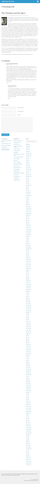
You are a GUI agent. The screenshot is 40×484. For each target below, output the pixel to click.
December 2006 (28, 461)
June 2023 (27, 179)
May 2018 (27, 254)
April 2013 (27, 362)
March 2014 (28, 342)
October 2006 (28, 464)
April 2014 (27, 340)
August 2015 (28, 312)
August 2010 (28, 413)
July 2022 (27, 186)
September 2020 (28, 213)
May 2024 (27, 172)
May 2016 (27, 296)
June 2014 (27, 337)
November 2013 (28, 349)
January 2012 (28, 383)
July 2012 (27, 376)
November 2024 (28, 169)
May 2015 (27, 317)
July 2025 (27, 158)
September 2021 (28, 195)
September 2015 (28, 310)
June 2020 (27, 218)
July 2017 (27, 271)
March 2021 (28, 204)
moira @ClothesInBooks (12, 63)
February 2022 (28, 192)
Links (16, 475)
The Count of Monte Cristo (6, 143)
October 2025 (28, 156)
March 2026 (28, 151)
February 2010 (28, 424)
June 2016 (27, 294)
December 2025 (28, 153)
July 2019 (27, 238)
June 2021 (27, 199)
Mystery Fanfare (16, 165)
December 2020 (28, 208)
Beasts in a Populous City (18, 140)
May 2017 (27, 275)
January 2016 (28, 303)
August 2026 (28, 146)
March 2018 (28, 257)
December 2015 (28, 305)
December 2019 (28, 229)
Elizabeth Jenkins (12, 15)
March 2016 (28, 300)
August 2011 (28, 392)
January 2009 (28, 447)
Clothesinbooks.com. (27, 17)
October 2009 (28, 431)
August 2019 (28, 236)
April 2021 (27, 202)
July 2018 (27, 250)
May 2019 (27, 241)
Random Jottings (16, 171)
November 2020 (28, 209)
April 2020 (27, 222)
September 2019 (28, 234)
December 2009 (28, 427)
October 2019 (28, 232)
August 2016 (28, 291)
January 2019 (28, 245)
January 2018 (28, 261)
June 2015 (27, 316)
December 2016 (28, 284)
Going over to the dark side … (6, 145)
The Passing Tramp (17, 176)
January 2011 (28, 404)
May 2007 (27, 452)
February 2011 (28, 402)
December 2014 (28, 326)
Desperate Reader (17, 150)
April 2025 (27, 163)
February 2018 (28, 259)
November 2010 (28, 408)
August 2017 (28, 270)
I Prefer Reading (16, 158)
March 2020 (28, 224)
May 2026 (27, 147)
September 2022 (28, 185)
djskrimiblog (16, 152)
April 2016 (27, 298)
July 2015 (27, 314)
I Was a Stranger (4, 147)
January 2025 (28, 167)
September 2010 (28, 411)
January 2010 (28, 425)
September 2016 (28, 289)
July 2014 (27, 335)
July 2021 (27, 197)
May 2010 (27, 418)
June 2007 (27, 450)
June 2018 (27, 252)
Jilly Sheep (15, 160)
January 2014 (28, 346)
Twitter (12, 475)
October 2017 (28, 266)
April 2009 (27, 441)
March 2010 (28, 422)
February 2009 (28, 445)
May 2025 (27, 162)
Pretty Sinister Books (17, 167)
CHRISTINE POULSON (7, 1)
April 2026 (27, 149)
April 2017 (27, 277)
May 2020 (27, 220)
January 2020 (28, 227)
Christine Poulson (12, 86)
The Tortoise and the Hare (19, 15)
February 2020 (28, 225)
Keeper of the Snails (17, 162)
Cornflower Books (17, 148)
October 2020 (28, 211)
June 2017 (27, 273)
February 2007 (28, 457)
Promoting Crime (17, 169)
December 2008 (28, 448)
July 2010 (27, 415)
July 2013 (27, 356)
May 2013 (27, 360)
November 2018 (28, 247)
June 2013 (27, 358)
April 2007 (27, 454)
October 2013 (28, 351)
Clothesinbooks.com (29, 54)
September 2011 (28, 390)
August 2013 (28, 355)
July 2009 (27, 436)
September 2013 (28, 353)
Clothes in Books (16, 144)
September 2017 (28, 268)
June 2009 (27, 438)
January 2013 (28, 367)
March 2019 (28, 243)
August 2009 (28, 434)
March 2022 (28, 190)
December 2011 (28, 385)
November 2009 (28, 429)
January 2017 (28, 282)
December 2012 (28, 369)
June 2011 (27, 395)
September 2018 (28, 248)
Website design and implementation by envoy (31, 480)
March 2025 (28, 165)
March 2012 (28, 379)
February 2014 (28, 344)
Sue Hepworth (16, 174)
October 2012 (28, 372)
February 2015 (28, 323)
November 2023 (28, 174)
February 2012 (28, 381)
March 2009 (28, 443)
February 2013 (28, 365)
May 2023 (27, 181)
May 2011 (27, 397)
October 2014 (28, 330)
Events (9, 475)
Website (19, 114)
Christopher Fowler (17, 142)
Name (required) (21, 107)
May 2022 (27, 188)
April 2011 (27, 399)
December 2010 (28, 406)
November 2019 (28, 231)
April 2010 (27, 420)
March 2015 (28, 321)
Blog (18, 475)
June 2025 (27, 160)
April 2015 (27, 319)
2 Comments (26, 15)
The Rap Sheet (16, 178)
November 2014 (28, 328)
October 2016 (28, 287)
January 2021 (28, 206)
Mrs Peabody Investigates (18, 164)
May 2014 (27, 339)
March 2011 (28, 401)
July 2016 (27, 293)
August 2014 (28, 333)
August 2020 (28, 215)
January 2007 (28, 459)
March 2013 (28, 363)
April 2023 (27, 183)
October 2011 (28, 388)
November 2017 (28, 264)
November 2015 (28, 307)
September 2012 (28, 374)
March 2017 (28, 278)
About (6, 475)
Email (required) (21, 111)
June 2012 (27, 378)
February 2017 (28, 280)
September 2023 (28, 176)
